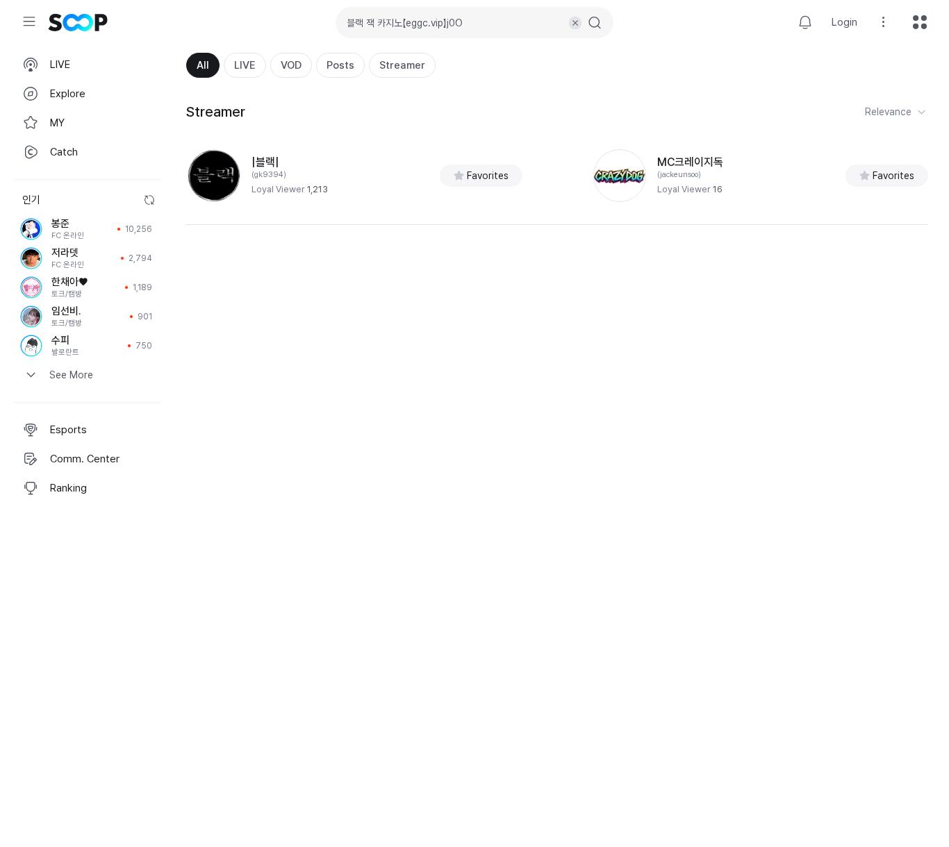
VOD (291, 65)
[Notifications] (805, 22)
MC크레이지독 (690, 162)
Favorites (488, 175)
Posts (340, 65)
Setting (884, 22)
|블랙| (265, 162)
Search (595, 23)
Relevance (888, 111)
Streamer (402, 65)
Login (844, 22)
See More (71, 374)
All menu (920, 22)
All (203, 65)
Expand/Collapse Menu (29, 21)
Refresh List (149, 200)
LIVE (245, 65)
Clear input (575, 23)
